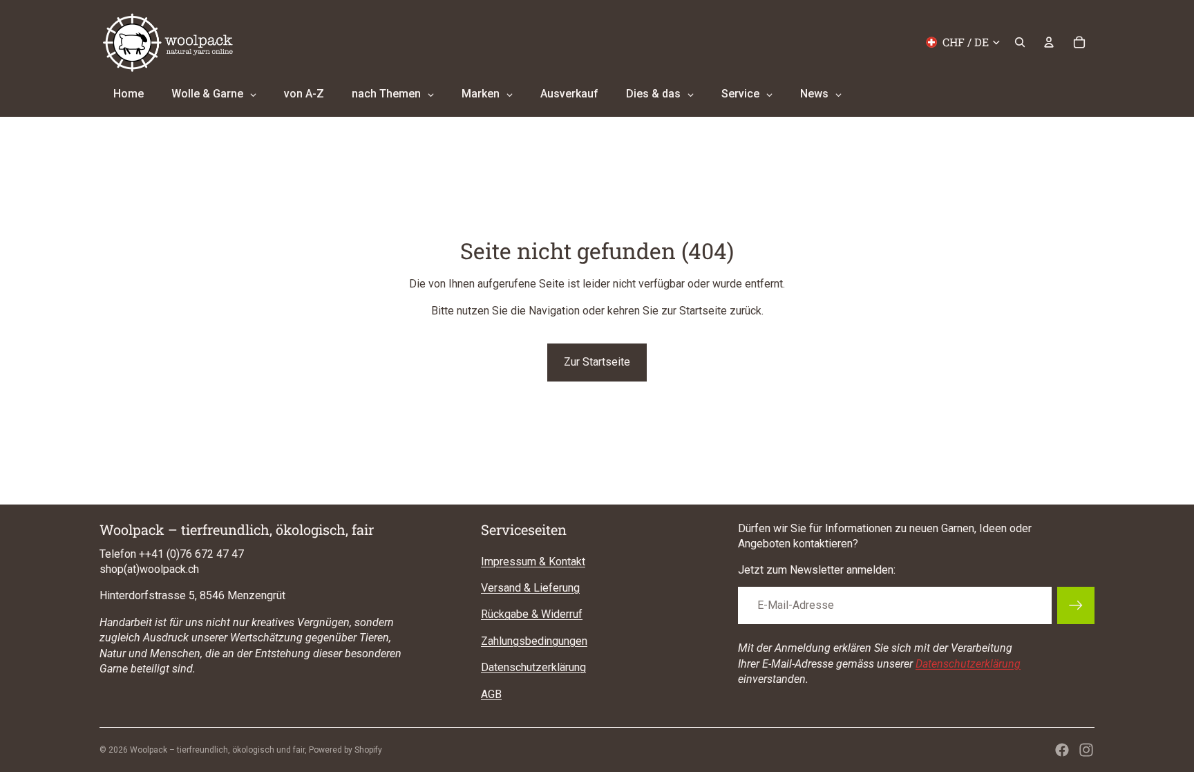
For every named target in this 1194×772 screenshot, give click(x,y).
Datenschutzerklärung (533, 667)
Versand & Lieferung (530, 587)
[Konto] (1049, 42)
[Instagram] (1086, 750)
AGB (491, 694)
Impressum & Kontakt (533, 561)
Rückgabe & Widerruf (531, 614)
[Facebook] (1062, 750)
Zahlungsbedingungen (534, 641)
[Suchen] (1020, 42)
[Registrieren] (1075, 605)
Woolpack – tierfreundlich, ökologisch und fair (217, 750)
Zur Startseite (597, 361)
